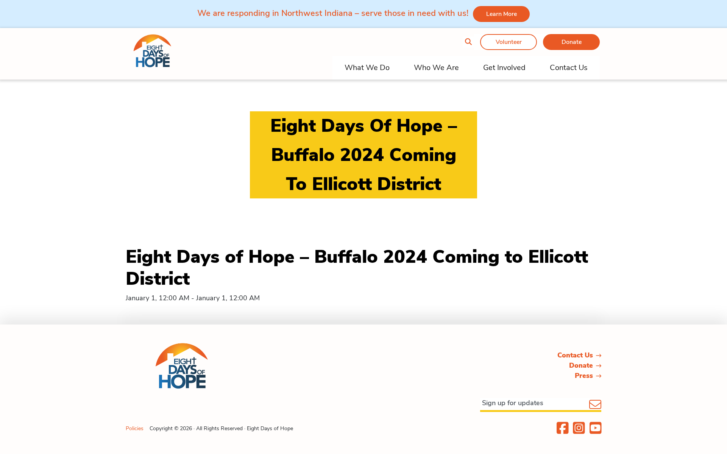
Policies (135, 428)
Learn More (501, 14)
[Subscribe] (595, 405)
